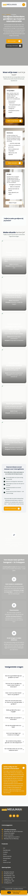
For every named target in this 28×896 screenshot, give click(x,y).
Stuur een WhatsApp (14, 838)
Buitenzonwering (7, 856)
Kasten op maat (7, 862)
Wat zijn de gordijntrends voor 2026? (13, 726)
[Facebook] (10, 815)
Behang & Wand (6, 858)
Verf (4, 848)
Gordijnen (5, 852)
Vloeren (5, 854)
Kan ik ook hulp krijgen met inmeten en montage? (13, 734)
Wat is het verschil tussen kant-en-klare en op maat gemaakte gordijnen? (13, 702)
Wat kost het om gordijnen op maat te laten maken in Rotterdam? (13, 685)
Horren (5, 860)
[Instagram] (14, 815)
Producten (8, 14)
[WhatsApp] (17, 815)
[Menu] (23, 4)
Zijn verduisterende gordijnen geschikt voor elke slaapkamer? (13, 741)
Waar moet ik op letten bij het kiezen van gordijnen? (13, 693)
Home (3, 14)
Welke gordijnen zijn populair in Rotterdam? (13, 718)
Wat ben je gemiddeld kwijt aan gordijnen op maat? (13, 676)
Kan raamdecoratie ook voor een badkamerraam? (13, 749)
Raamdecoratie (6, 850)
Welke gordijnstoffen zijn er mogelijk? (13, 710)
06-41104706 (10, 835)
